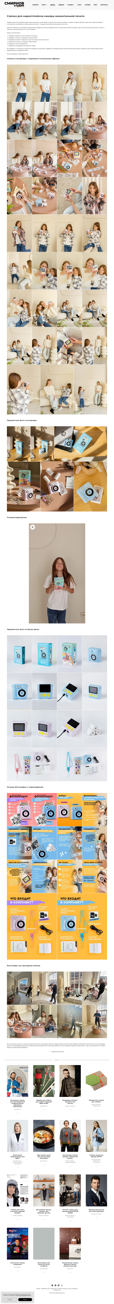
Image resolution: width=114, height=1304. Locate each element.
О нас (79, 5)
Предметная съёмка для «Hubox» (96, 1101)
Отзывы (87, 5)
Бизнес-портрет (70, 1106)
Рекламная (17, 1109)
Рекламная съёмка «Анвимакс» (17, 1263)
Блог (95, 5)
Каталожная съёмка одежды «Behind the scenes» (70, 1156)
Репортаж (70, 1268)
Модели (61, 5)
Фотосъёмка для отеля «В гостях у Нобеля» (44, 1264)
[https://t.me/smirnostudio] (52, 1285)
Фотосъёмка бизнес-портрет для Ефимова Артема (44, 1211)
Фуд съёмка (43, 1161)
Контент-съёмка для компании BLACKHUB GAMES (70, 1211)
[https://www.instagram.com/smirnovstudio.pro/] (62, 1285)
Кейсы (52, 5)
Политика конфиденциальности (57, 1292)
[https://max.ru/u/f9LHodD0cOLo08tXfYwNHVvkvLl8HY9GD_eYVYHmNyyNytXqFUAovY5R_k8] (58, 1285)
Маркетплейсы (96, 1104)
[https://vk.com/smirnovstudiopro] (55, 1285)
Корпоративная (17, 1162)
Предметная (44, 1106)
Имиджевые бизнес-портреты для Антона (70, 1101)
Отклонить (9, 1299)
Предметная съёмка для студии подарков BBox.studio (44, 1101)
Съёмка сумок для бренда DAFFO (96, 1155)
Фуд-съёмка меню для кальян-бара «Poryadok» (44, 1156)
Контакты (104, 5)
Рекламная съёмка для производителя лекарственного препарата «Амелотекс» (17, 1103)
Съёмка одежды (70, 1162)
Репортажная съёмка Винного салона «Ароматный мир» (70, 1264)
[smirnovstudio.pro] (14, 5)
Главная (35, 5)
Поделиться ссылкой (58, 1051)
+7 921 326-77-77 (57, 1290)
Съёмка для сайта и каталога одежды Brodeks (17, 1211)
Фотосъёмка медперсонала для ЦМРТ (18, 1156)
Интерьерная (17, 1161)
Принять (25, 1299)
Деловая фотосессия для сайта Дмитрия (96, 1210)
